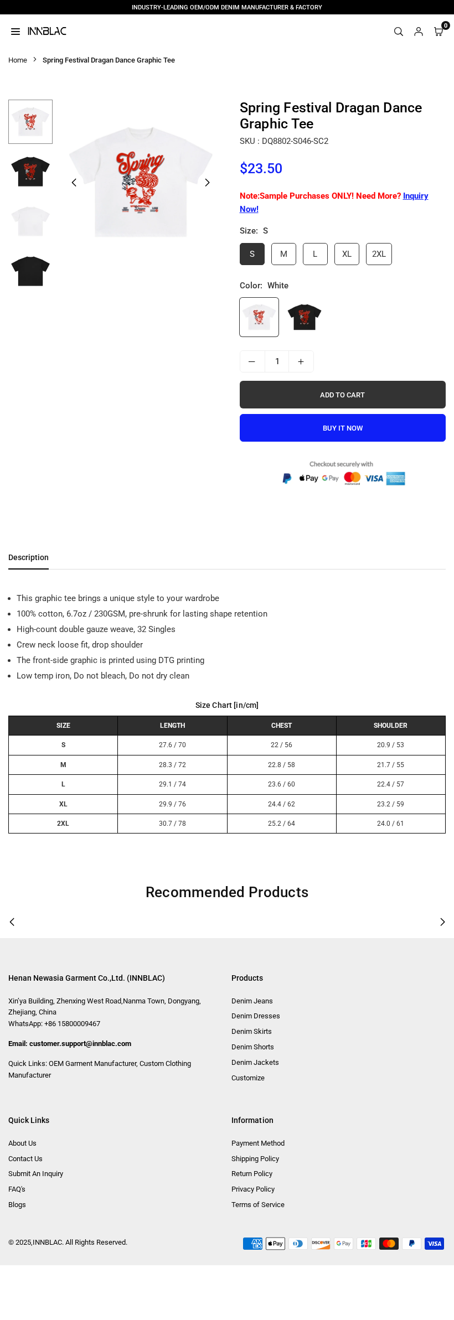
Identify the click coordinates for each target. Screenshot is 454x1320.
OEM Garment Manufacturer (92, 1063)
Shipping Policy (255, 1159)
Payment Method (258, 1143)
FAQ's (16, 1189)
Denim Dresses (255, 1016)
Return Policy (251, 1173)
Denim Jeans (252, 1001)
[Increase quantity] (301, 361)
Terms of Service (258, 1204)
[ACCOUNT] (419, 31)
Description (28, 557)
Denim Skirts (251, 1031)
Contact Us (25, 1159)
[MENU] (15, 31)
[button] (208, 183)
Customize (248, 1078)
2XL (379, 254)
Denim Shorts (252, 1047)
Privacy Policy (253, 1189)
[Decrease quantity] (252, 361)
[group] (140, 182)
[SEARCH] (399, 31)
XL (347, 254)
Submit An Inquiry (35, 1173)
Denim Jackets (255, 1062)
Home (17, 60)
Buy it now (343, 428)
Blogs (17, 1204)
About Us (22, 1143)
